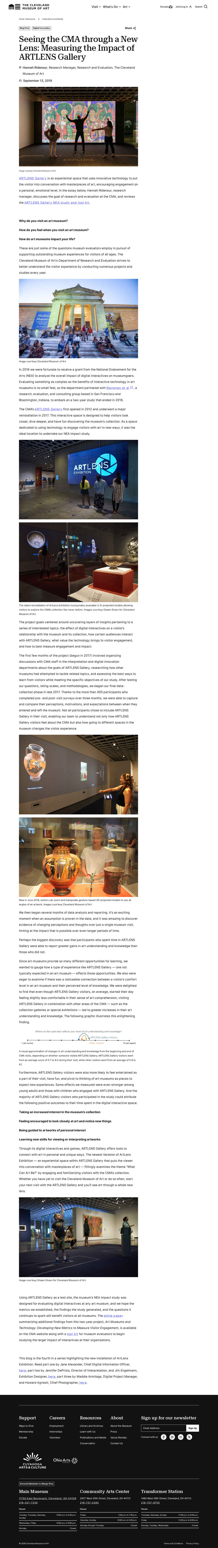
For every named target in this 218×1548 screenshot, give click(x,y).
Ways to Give (26, 1425)
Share (128, 28)
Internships (55, 1431)
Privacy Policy (192, 1543)
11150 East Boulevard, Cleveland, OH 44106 (47, 1498)
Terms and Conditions (173, 1543)
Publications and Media (52, 19)
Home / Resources (27, 19)
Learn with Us (87, 1431)
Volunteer (54, 1437)
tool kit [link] (72, 1334)
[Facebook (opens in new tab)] (163, 1437)
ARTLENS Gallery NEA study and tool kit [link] (56, 202)
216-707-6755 (150, 1502)
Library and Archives (91, 1425)
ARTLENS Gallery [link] (33, 178)
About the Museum (121, 1425)
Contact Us (116, 1443)
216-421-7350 (28, 1502)
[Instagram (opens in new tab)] (172, 1437)
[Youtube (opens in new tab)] (181, 1437)
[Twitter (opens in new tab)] (189, 1437)
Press (113, 1431)
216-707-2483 (89, 1502)
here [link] (22, 1370)
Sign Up (192, 1428)
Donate (23, 1437)
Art (125, 7)
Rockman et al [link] (120, 388)
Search (199, 6)
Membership (26, 1431)
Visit (95, 7)
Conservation (87, 1443)
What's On (110, 7)
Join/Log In (182, 6)
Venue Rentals (118, 1437)
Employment (56, 1425)
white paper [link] (113, 1316)
